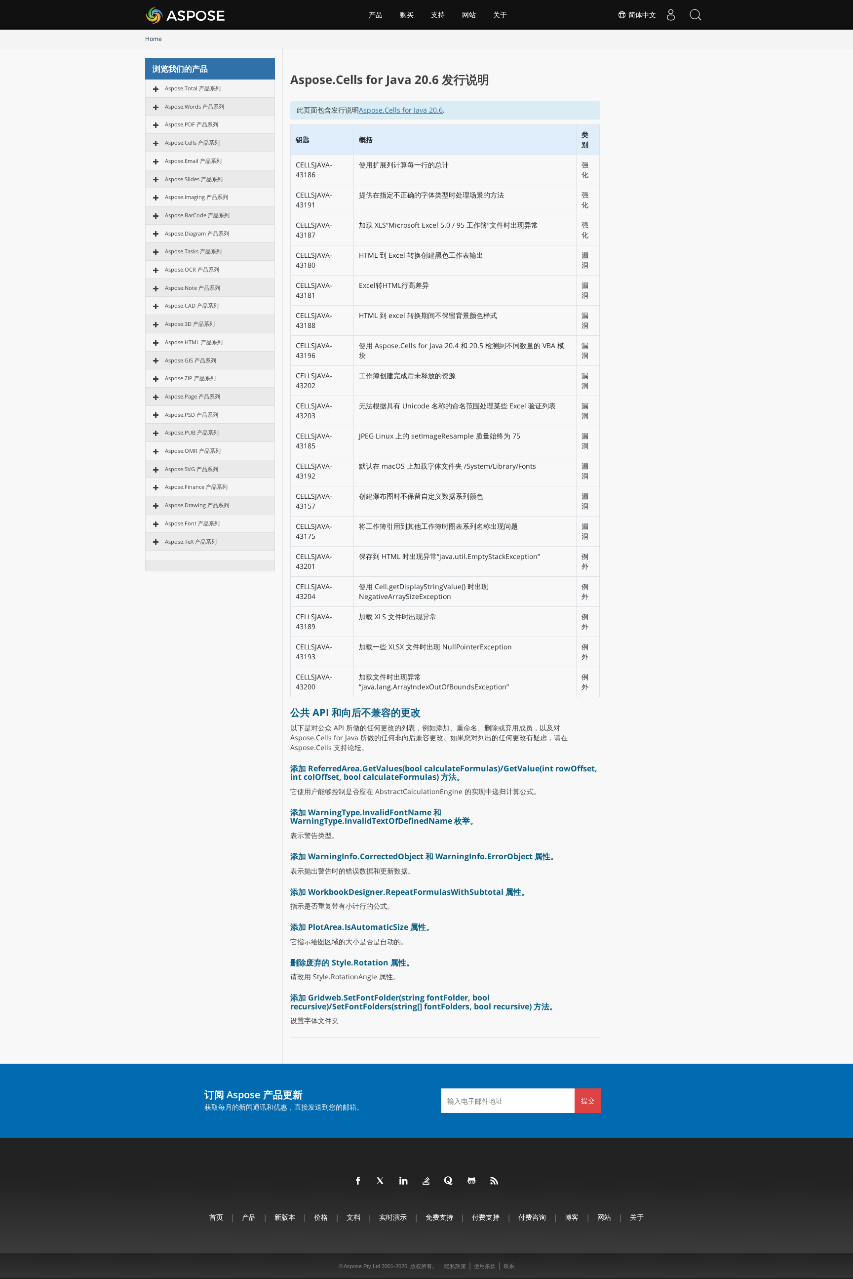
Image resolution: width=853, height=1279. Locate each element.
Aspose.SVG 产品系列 (191, 469)
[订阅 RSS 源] (494, 1181)
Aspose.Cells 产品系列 (192, 142)
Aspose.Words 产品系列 (194, 106)
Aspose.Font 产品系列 (192, 523)
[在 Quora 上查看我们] (449, 1181)
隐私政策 (455, 1266)
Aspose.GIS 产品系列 (190, 360)
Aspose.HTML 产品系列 (194, 342)
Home (153, 39)
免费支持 (439, 1217)
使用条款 (485, 1266)
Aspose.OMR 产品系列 (193, 450)
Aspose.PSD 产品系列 (191, 414)
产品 (376, 15)
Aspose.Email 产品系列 (193, 160)
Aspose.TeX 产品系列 (191, 541)
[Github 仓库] (471, 1181)
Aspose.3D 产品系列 (190, 323)
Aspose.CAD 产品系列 (192, 305)
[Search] (695, 15)
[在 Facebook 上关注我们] (358, 1181)
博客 (572, 1217)
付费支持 (486, 1217)
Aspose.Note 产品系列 (192, 287)
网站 (469, 15)
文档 (353, 1217)
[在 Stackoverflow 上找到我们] (426, 1181)
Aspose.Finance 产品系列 (196, 486)
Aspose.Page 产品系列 (192, 396)
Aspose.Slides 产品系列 (194, 179)
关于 (500, 15)
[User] (671, 15)
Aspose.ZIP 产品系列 (190, 378)
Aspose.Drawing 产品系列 (197, 505)
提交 (588, 1100)
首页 (216, 1217)
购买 (407, 15)
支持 (438, 15)
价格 (321, 1217)
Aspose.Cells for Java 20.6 (401, 110)
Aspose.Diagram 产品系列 (197, 233)
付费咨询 (532, 1217)
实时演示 (393, 1217)
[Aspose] (186, 14)
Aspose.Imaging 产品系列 (196, 196)
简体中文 (641, 15)
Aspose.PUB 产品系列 (192, 432)
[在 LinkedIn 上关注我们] (403, 1181)
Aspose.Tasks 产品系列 (193, 251)
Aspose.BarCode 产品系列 (197, 215)
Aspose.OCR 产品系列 (192, 269)
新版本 (284, 1217)
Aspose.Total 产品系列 (193, 88)
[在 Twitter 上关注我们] (381, 1181)
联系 (509, 1266)
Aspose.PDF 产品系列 (191, 124)
